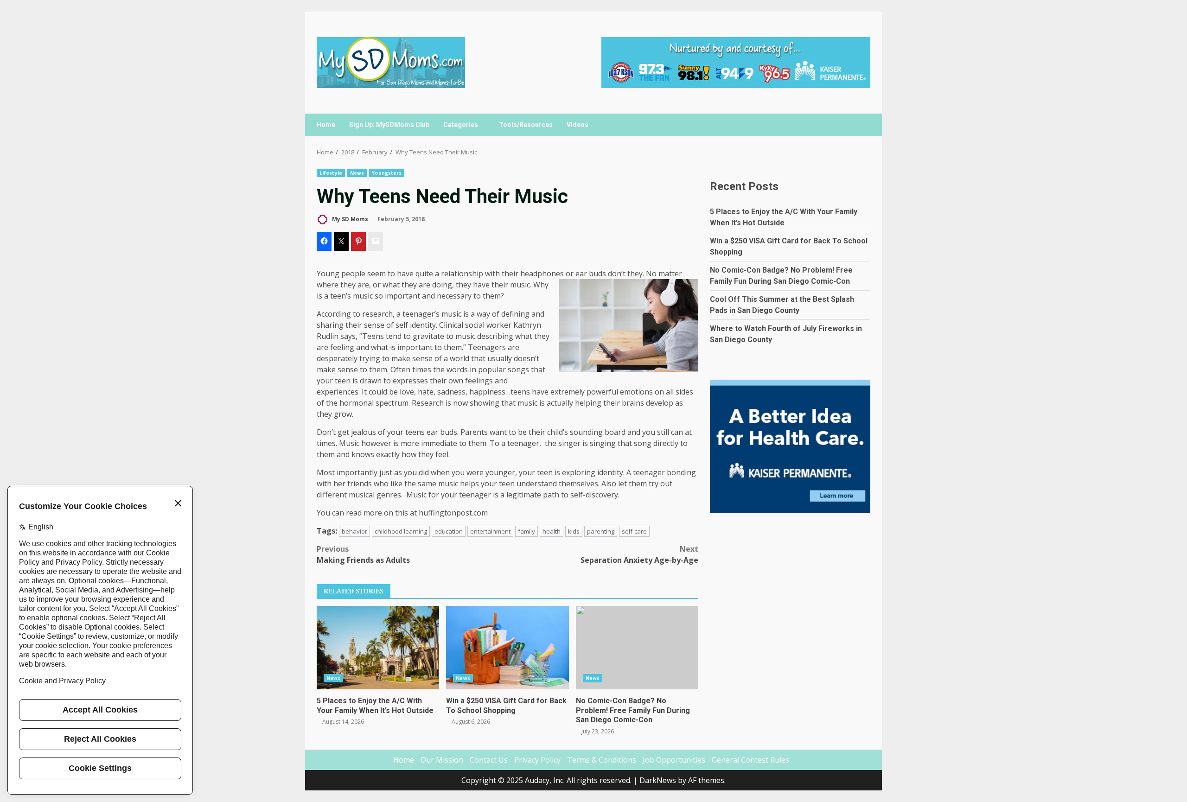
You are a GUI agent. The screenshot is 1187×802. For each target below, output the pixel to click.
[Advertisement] (735, 62)
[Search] (859, 125)
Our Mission (442, 760)
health (551, 531)
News (357, 173)
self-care (634, 531)
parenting (600, 531)
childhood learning (401, 531)
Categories (460, 124)
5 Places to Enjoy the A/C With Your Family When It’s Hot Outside (378, 647)
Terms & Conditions (601, 760)
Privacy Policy (537, 760)
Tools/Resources (526, 124)
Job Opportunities (674, 760)
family (526, 531)
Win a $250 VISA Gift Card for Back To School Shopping (507, 647)
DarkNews (657, 780)
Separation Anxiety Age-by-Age (639, 554)
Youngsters (387, 173)
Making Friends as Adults (363, 554)
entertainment (490, 531)
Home (326, 124)
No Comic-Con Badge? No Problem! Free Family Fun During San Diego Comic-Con (637, 647)
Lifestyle (330, 173)
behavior (354, 531)
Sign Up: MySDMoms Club (389, 124)
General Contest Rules (750, 760)
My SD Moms (349, 219)
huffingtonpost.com (453, 513)
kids (574, 531)
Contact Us (489, 760)
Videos (577, 124)
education (448, 531)
